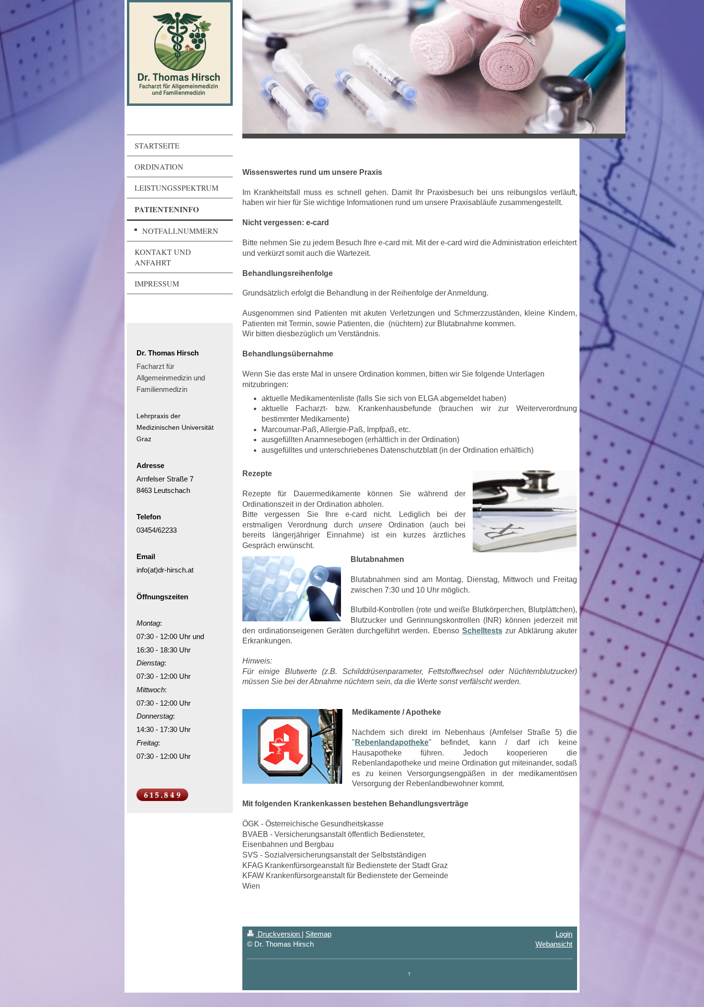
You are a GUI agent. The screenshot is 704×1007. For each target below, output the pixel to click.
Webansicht (553, 944)
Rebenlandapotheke (392, 742)
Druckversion (279, 934)
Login (564, 934)
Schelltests (482, 631)
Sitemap (318, 934)
